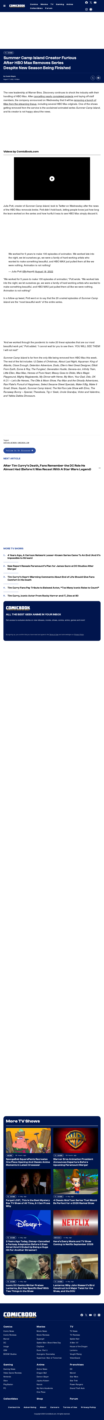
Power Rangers (76, 1384)
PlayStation (8, 1384)
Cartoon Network (10, 443)
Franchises (77, 1364)
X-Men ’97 (74, 1342)
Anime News (42, 1369)
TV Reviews (75, 1335)
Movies (44, 4)
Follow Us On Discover (19, 450)
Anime (69, 4)
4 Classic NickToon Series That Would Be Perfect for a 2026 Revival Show (75, 1202)
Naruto (39, 1384)
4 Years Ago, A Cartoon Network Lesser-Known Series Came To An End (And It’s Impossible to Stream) (53, 557)
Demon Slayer (43, 1376)
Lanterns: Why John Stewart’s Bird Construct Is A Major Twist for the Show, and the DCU (73, 1288)
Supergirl (40, 1339)
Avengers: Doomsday (46, 1354)
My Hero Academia (45, 1388)
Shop (40, 1398)
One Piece (41, 1392)
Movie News (42, 1331)
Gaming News (9, 1369)
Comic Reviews (9, 1335)
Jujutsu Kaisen (43, 1380)
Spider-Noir (75, 1339)
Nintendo (7, 1376)
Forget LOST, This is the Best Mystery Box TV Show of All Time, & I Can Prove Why (28, 1203)
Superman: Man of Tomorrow (49, 1358)
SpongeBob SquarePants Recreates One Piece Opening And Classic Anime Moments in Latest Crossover (28, 1162)
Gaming (60, 4)
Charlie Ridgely (11, 76)
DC (4, 1342)
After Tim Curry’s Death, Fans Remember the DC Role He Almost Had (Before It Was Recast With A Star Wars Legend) (47, 467)
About (43, 1407)
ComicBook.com (23, 443)
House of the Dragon (79, 1346)
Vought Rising (76, 1354)
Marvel (6, 1339)
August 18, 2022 (44, 271)
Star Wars (74, 1376)
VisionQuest (75, 1358)
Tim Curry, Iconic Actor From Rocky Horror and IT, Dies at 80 (43, 595)
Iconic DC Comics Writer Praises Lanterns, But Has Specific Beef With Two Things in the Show (27, 1288)
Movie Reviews (43, 1335)
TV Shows (9, 53)
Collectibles (36, 8)
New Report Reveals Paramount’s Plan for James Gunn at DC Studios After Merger (50, 567)
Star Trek (74, 1380)
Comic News (8, 1331)
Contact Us (14, 1407)
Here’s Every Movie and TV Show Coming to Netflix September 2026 (73, 1243)
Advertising (30, 1407)
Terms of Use (53, 634)
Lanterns (73, 1350)
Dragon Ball (42, 1373)
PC (4, 1388)
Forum (48, 8)
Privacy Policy (79, 634)
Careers (54, 1407)
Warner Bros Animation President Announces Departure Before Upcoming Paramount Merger (73, 1162)
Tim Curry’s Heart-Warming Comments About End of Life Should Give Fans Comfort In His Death (50, 578)
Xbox (5, 1380)
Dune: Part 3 (42, 1350)
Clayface (40, 1346)
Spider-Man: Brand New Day (49, 1342)
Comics (34, 4)
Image (6, 1346)
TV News (73, 1331)
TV (51, 4)
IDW (5, 1350)
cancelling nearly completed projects (53, 96)
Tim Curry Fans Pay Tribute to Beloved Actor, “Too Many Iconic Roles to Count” (53, 587)
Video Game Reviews (12, 1373)
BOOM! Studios (9, 1354)
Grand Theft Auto (77, 1388)
